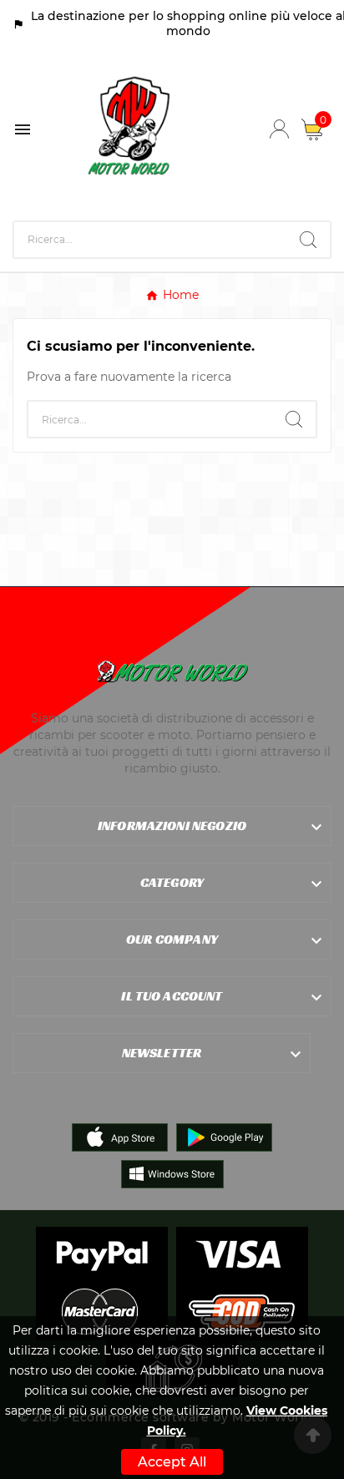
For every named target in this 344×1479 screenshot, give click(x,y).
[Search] (308, 239)
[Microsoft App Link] (172, 1173)
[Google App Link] (224, 1136)
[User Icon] (279, 129)
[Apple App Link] (120, 1136)
